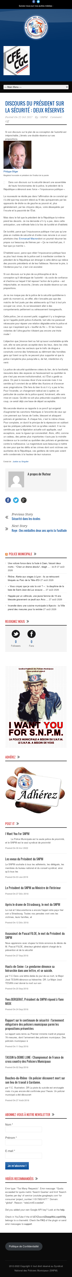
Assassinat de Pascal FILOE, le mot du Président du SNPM (35, 935)
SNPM (44, 117)
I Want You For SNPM (17, 833)
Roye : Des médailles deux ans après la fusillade (39, 530)
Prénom (11, 1138)
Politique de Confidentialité (24, 1246)
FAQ (42, 1220)
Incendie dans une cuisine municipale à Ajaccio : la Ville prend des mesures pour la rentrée (36, 607)
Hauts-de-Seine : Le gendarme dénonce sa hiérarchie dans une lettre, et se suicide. (30, 968)
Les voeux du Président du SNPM (24, 859)
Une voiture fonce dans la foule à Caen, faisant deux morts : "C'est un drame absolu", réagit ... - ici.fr (34, 564)
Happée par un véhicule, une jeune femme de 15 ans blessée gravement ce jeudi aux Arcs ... (34, 597)
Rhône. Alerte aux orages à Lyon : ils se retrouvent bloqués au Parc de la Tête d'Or (33, 578)
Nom (9, 1124)
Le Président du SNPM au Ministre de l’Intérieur (33, 887)
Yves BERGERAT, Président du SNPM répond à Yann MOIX (34, 1001)
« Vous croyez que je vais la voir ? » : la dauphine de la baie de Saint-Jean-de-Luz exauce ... (36, 587)
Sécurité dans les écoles (26, 518)
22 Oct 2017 (25, 117)
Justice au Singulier (20, 461)
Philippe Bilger (10, 171)
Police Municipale (20, 554)
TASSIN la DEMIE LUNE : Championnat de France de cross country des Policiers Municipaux (34, 1059)
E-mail (10, 1151)
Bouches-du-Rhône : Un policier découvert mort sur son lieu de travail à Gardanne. (35, 1080)
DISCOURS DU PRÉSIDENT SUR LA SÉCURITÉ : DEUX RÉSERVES (34, 106)
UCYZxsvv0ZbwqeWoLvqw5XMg (49, 1216)
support (28, 1224)
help (62, 1209)
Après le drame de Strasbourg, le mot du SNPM (32, 904)
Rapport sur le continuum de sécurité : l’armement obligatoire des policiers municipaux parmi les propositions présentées (34, 1024)
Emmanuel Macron (28, 238)
